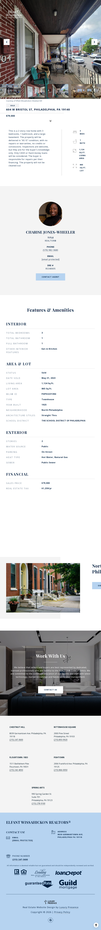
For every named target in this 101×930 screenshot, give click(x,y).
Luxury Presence (68, 907)
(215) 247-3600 (16, 739)
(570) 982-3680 (50, 250)
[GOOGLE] (50, 920)
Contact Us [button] (50, 690)
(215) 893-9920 (60, 739)
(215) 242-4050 (16, 770)
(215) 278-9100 (38, 803)
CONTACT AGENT (50, 277)
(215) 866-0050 (60, 770)
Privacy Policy (62, 912)
